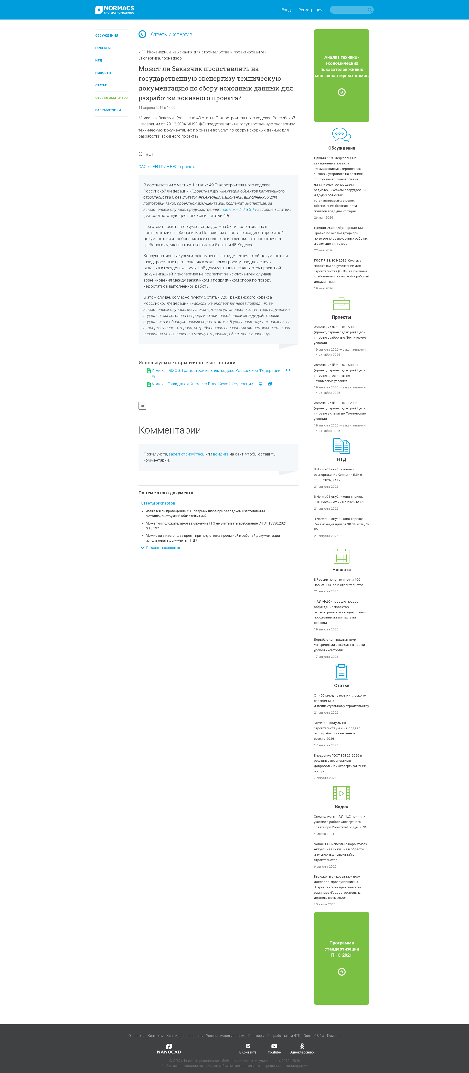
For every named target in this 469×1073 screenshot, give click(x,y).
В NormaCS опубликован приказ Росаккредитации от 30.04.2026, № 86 (341, 524)
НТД (98, 60)
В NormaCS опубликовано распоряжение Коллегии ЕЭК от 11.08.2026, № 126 (339, 474)
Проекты (103, 48)
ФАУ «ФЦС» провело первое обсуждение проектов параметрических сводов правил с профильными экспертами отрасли (341, 612)
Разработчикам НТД (284, 1036)
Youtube (274, 1052)
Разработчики (108, 110)
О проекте (136, 1036)
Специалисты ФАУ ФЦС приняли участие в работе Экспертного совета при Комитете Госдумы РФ (340, 821)
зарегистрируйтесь (186, 454)
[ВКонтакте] (142, 406)
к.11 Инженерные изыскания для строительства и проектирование (201, 52)
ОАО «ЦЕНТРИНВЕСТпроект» (167, 166)
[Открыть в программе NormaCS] (285, 370)
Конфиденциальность (185, 1036)
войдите (221, 454)
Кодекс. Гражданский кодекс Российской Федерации (202, 383)
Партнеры (256, 1036)
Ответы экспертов (111, 98)
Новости (103, 73)
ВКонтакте (247, 1052)
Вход (286, 9)
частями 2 (231, 209)
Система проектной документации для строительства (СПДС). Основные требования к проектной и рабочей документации (341, 270)
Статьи (101, 85)
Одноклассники (302, 1052)
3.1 (251, 209)
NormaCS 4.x (314, 1036)
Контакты (155, 1036)
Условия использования (225, 1036)
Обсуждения (106, 35)
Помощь (334, 1036)
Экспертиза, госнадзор (160, 58)
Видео (341, 806)
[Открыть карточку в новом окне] (151, 376)
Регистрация (310, 9)
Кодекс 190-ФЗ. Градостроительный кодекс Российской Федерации (216, 370)
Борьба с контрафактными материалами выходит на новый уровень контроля (339, 645)
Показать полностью (162, 548)
